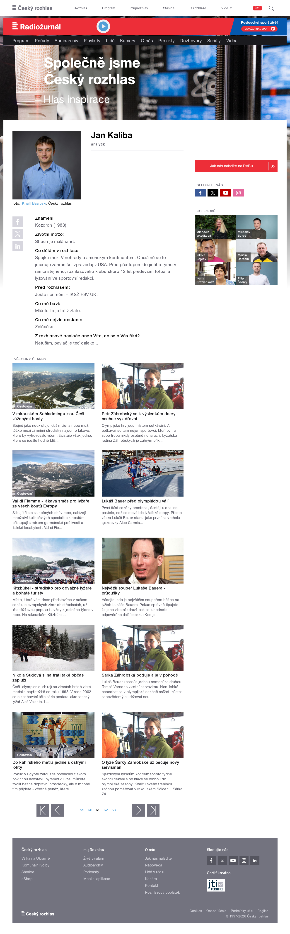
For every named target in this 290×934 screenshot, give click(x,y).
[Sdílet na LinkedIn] (17, 246)
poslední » (153, 810)
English (263, 911)
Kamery (127, 40)
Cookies (196, 911)
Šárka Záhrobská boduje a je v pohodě (140, 675)
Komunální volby (35, 865)
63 (114, 810)
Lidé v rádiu (154, 872)
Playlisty (92, 40)
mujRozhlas (139, 8)
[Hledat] (271, 8)
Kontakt (151, 885)
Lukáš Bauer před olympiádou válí (135, 501)
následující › (138, 810)
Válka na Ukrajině (36, 858)
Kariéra (151, 879)
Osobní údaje (216, 911)
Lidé (110, 40)
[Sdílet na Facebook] (17, 221)
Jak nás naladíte (158, 858)
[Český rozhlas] (32, 8)
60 (90, 810)
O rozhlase (198, 8)
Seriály (214, 40)
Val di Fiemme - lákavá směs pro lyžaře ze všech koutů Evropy (50, 503)
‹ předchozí (57, 810)
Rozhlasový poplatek (162, 892)
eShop (27, 879)
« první (42, 810)
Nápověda (153, 865)
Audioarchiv (66, 40)
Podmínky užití (242, 911)
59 (82, 810)
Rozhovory (191, 40)
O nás (147, 40)
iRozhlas (81, 8)
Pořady (42, 40)
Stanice (168, 8)
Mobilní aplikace (96, 879)
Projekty (166, 40)
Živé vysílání (93, 858)
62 (106, 810)
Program (108, 8)
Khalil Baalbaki (34, 203)
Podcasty (91, 872)
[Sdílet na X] (17, 234)
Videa (231, 40)
